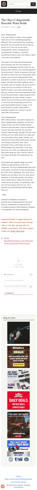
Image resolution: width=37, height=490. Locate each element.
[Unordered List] (16, 286)
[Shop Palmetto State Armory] (18, 400)
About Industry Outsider (18, 482)
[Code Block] (21, 286)
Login (31, 274)
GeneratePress (18, 487)
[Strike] (12, 286)
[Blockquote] (19, 286)
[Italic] (8, 286)
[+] (25, 286)
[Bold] (6, 286)
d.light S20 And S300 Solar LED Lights (17, 243)
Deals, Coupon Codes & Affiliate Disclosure (18, 479)
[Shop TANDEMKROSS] (18, 333)
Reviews (6, 238)
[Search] (33, 4)
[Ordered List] (14, 286)
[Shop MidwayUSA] (18, 379)
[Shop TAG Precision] (18, 451)
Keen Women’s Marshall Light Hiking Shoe (18, 241)
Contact (18, 476)
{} (23, 286)
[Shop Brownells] (18, 357)
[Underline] (10, 286)
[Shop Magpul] (18, 425)
